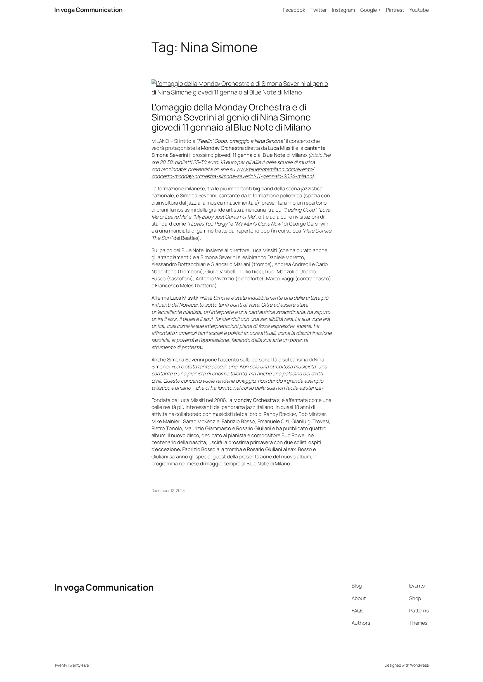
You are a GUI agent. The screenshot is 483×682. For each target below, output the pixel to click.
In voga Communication (88, 10)
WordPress (419, 665)
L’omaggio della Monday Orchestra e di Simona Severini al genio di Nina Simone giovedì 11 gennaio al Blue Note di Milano (231, 117)
